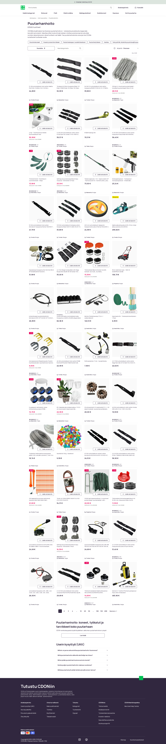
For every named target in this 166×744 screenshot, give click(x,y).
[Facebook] (86, 739)
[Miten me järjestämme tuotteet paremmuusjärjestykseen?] (114, 48)
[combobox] (70, 8)
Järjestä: (120, 48)
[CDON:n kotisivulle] (23, 8)
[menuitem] (29, 13)
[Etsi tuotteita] (111, 8)
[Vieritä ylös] (141, 678)
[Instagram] (79, 739)
